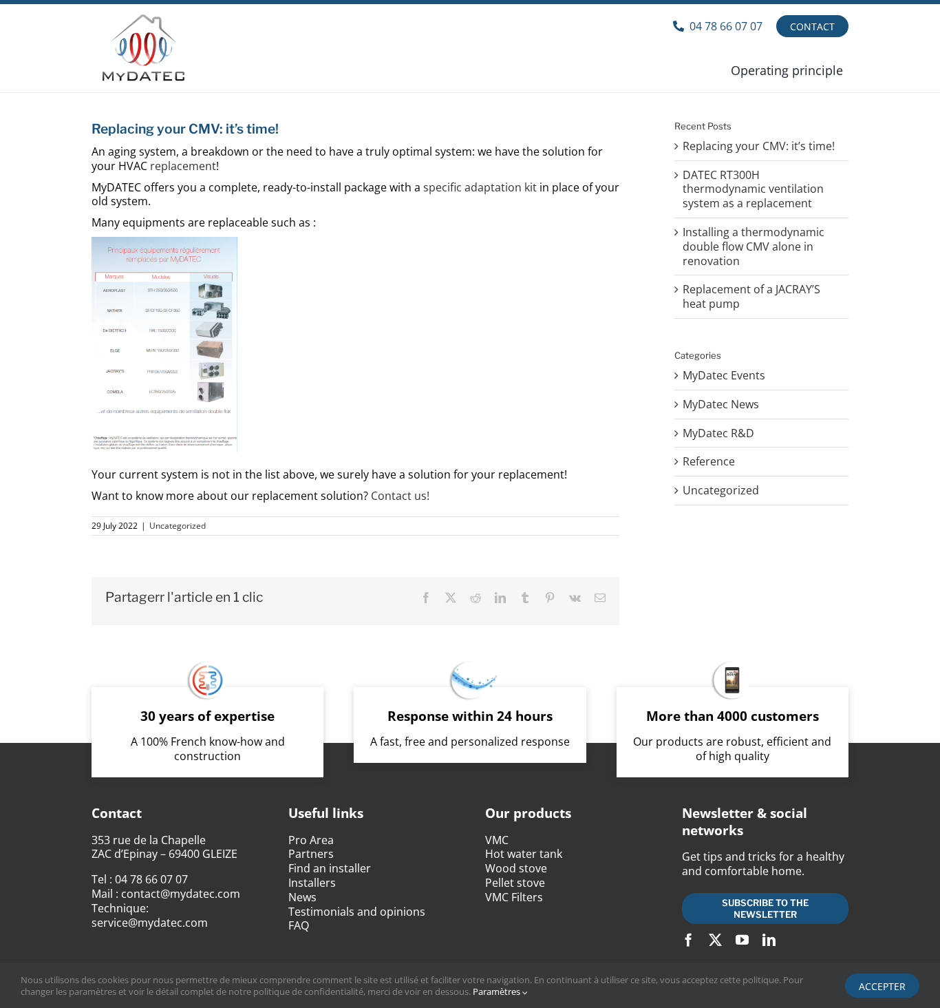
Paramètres (497, 991)
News (302, 897)
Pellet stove (515, 882)
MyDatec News (721, 404)
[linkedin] (769, 939)
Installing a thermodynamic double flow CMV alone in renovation (753, 246)
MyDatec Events (724, 375)
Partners (311, 853)
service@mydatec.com (150, 922)
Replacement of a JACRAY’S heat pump (751, 296)
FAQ (298, 925)
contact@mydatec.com (180, 893)
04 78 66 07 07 (151, 879)
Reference (709, 461)
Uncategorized (177, 526)
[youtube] (742, 939)
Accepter (882, 986)
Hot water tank (523, 853)
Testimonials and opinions (356, 911)
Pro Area (311, 840)
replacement (183, 166)
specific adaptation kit (480, 187)
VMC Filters (514, 897)
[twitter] (715, 939)
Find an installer (329, 868)
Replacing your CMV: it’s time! (759, 146)
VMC (497, 840)
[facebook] (688, 939)
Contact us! (400, 495)
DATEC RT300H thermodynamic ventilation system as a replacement (753, 189)
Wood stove (516, 868)
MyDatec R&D (718, 433)
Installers (312, 882)
